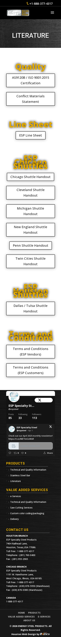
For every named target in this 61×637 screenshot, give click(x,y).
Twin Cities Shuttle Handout (30, 261)
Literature (15, 481)
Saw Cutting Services (21, 507)
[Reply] (9, 453)
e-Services (15, 496)
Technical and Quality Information (28, 469)
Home (21, 612)
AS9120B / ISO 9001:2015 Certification (30, 80)
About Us (29, 620)
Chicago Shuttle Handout (30, 177)
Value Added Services (21, 616)
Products (34, 612)
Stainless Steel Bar (20, 475)
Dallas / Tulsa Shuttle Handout (30, 308)
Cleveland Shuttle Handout (31, 193)
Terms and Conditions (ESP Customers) (30, 370)
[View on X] (50, 427)
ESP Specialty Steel (21, 406)
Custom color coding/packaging (27, 513)
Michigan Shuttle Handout (30, 211)
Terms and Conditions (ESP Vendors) (30, 351)
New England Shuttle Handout (30, 230)
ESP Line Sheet (30, 135)
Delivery (14, 519)
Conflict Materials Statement (30, 99)
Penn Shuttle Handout (30, 245)
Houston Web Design (24, 634)
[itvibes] (45, 634)
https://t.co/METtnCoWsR (21, 438)
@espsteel (13, 409)
